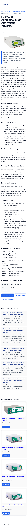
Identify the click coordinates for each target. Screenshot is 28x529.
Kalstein (5, 4)
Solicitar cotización (8, 295)
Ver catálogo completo (8, 299)
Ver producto (6, 426)
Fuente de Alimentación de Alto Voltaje (14, 31)
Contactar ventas (20, 295)
